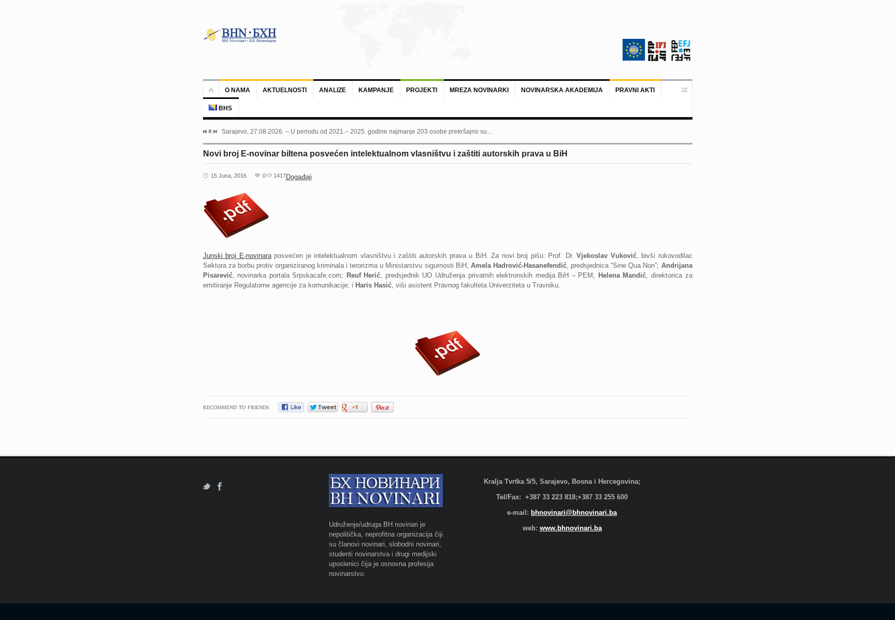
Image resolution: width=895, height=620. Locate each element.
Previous (205, 131)
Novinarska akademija (562, 90)
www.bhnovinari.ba (571, 528)
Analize (332, 90)
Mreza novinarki (479, 90)
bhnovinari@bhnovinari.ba (574, 512)
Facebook (219, 486)
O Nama (237, 90)
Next (214, 131)
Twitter (206, 486)
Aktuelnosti (285, 90)
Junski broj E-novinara (237, 255)
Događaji (299, 177)
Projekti (421, 90)
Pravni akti (635, 90)
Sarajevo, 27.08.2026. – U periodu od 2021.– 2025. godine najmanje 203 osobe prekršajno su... (357, 131)
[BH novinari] (241, 35)
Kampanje (376, 90)
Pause (210, 131)
